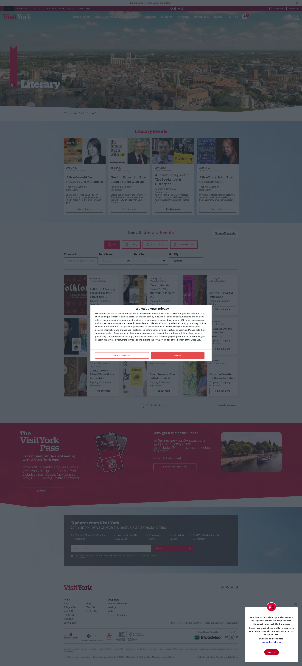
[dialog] (151, 333)
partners (111, 313)
